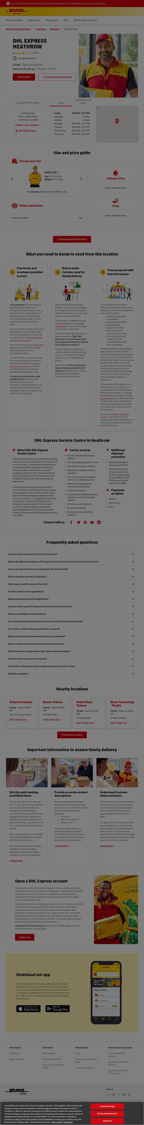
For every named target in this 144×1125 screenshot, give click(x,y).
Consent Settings (107, 1106)
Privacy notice (56, 1122)
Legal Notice (68, 1122)
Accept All (107, 1121)
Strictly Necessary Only (107, 1113)
